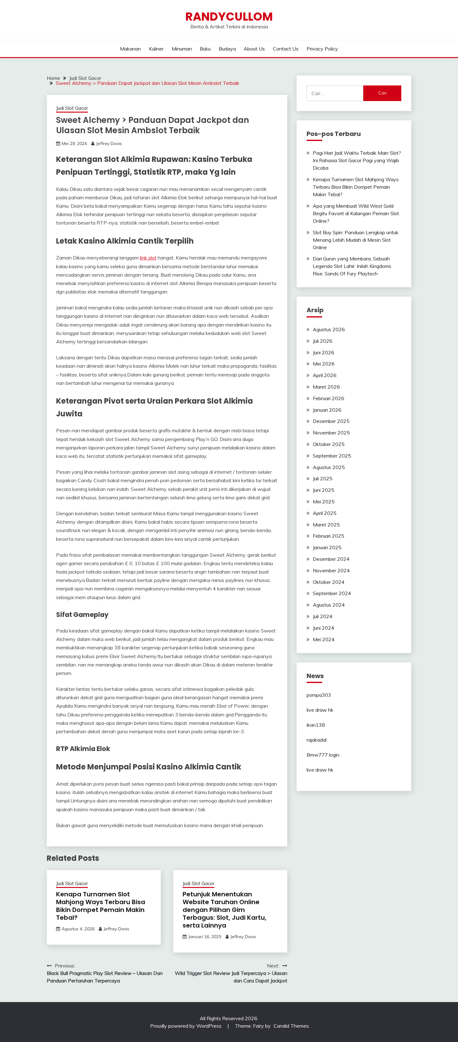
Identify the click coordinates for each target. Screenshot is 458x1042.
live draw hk (320, 710)
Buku (205, 49)
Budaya (227, 49)
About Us (254, 49)
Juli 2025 (322, 478)
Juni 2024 (323, 628)
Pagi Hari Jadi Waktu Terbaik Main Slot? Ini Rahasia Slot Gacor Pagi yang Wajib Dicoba (357, 160)
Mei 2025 (324, 501)
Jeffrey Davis (109, 143)
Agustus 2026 (329, 329)
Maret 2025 (326, 524)
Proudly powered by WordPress (186, 1026)
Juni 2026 (323, 352)
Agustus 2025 (329, 467)
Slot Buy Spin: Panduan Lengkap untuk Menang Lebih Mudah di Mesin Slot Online (355, 239)
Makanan (130, 49)
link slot (148, 257)
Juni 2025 (323, 490)
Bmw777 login (323, 755)
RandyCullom (229, 16)
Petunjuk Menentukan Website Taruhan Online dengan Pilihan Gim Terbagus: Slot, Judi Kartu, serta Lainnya (224, 910)
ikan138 (316, 725)
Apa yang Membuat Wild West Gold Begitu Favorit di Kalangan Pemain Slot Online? (356, 213)
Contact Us (285, 49)
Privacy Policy (322, 49)
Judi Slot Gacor (72, 108)
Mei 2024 (324, 639)
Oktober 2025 (329, 444)
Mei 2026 (324, 364)
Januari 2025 (327, 547)
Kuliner (156, 49)
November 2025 (331, 432)
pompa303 (319, 695)
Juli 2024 (322, 616)
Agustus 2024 (329, 605)
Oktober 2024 (329, 582)
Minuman (182, 49)
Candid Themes (291, 1026)
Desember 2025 (331, 421)
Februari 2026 (328, 398)
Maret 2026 (326, 387)
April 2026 (324, 375)
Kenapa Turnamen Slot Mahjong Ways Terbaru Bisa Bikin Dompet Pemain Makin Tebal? (100, 906)
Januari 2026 (327, 410)
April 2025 (324, 513)
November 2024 (331, 570)
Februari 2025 (328, 536)
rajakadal (317, 740)
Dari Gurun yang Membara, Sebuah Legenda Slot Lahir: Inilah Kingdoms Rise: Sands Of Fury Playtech (352, 266)
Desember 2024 (331, 559)
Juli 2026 (322, 341)
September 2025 (332, 456)
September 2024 (332, 593)
